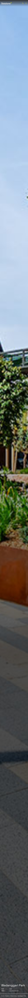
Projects (7, 996)
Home (2, 996)
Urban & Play (13, 996)
